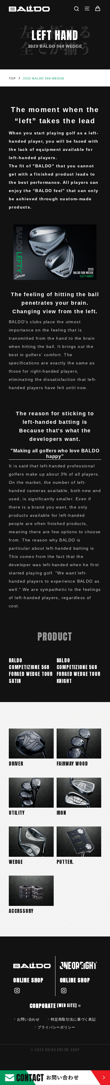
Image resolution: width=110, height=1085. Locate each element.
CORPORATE (53, 1006)
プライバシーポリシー (56, 1027)
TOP (12, 78)
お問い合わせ (28, 1019)
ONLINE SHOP (28, 980)
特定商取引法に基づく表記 (73, 1019)
